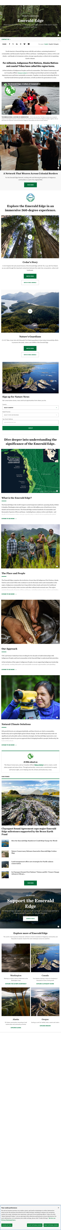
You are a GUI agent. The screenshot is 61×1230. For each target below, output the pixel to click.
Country (4, 404)
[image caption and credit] (58, 167)
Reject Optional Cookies (51, 1225)
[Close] (58, 1208)
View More (30, 883)
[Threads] (20, 44)
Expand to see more (8, 518)
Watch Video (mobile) (30, 282)
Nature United (22, 73)
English (46, 44)
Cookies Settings (7, 1225)
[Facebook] (9, 44)
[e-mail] (29, 44)
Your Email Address (7, 419)
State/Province (6, 411)
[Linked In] (17, 44)
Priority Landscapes (30, 16)
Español (51, 44)
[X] (13, 44)
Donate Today (30, 918)
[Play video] (30, 236)
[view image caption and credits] (58, 34)
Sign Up (30, 428)
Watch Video (30, 276)
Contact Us (5, 39)
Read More (30, 184)
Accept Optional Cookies (35, 1225)
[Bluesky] (24, 44)
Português (56, 44)
